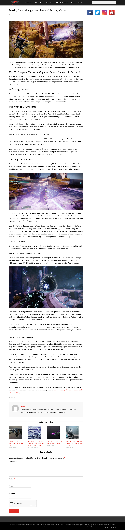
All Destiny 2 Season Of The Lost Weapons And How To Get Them (36, 443)
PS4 (41, 3)
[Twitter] (107, 527)
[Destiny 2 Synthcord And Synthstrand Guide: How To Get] (72, 438)
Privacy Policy (87, 526)
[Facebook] (109, 527)
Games (27, 3)
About (80, 3)
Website (12, 493)
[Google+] (113, 527)
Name (11, 479)
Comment (13, 461)
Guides (41, 14)
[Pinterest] (115, 527)
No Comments (32, 14)
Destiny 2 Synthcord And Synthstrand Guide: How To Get (74, 443)
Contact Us (94, 526)
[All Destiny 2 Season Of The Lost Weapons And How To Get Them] (34, 438)
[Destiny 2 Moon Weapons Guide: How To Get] (15, 438)
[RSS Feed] (105, 527)
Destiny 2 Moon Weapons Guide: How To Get (17, 443)
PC (36, 3)
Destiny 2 (13, 397)
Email (11, 486)
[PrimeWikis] (15, 4)
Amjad (11, 14)
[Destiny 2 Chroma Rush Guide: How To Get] (53, 438)
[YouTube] (111, 527)
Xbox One (49, 3)
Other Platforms (61, 3)
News (73, 3)
